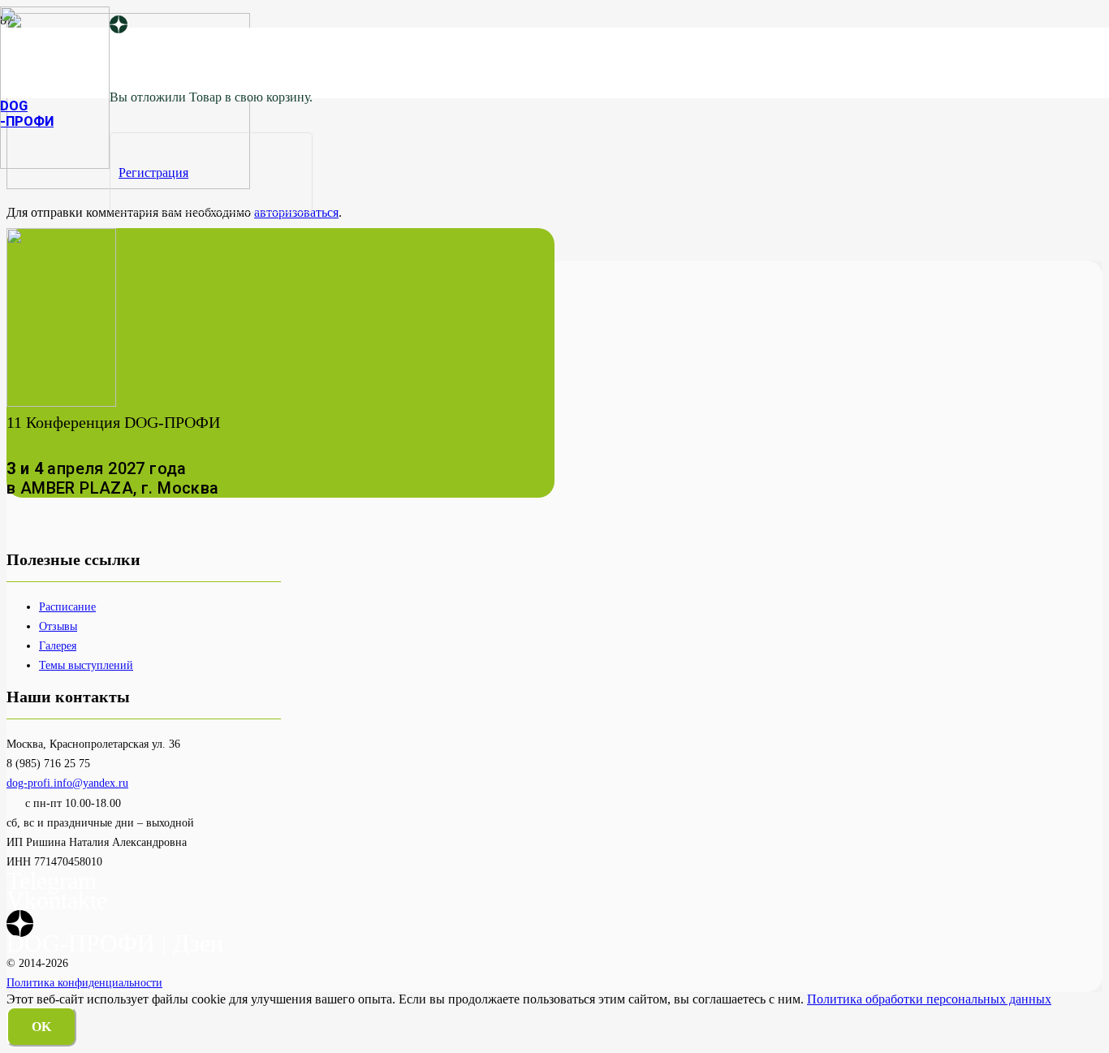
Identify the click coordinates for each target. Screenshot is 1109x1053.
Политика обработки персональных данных (929, 999)
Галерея (57, 645)
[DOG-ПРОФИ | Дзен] (118, 26)
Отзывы (58, 625)
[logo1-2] (55, 164)
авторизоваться (296, 212)
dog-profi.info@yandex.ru (67, 782)
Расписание (67, 606)
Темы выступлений (86, 664)
